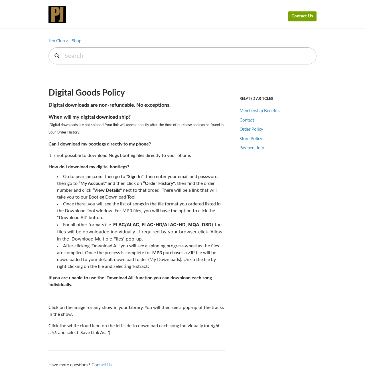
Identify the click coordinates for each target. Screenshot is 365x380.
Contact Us (302, 16)
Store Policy (251, 139)
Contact (247, 120)
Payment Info (252, 148)
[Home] (57, 14)
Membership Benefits (260, 111)
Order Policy (251, 129)
